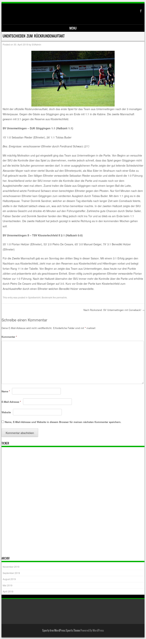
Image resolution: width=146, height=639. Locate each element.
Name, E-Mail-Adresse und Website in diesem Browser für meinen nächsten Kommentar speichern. (63, 422)
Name (6, 391)
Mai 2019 (7, 585)
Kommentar (9, 337)
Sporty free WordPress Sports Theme (61, 630)
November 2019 (11, 566)
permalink (61, 297)
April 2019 (8, 591)
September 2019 (11, 573)
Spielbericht (34, 297)
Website (6, 412)
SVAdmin (36, 44)
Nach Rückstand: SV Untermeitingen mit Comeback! (113, 310)
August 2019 (9, 579)
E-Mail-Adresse (11, 402)
